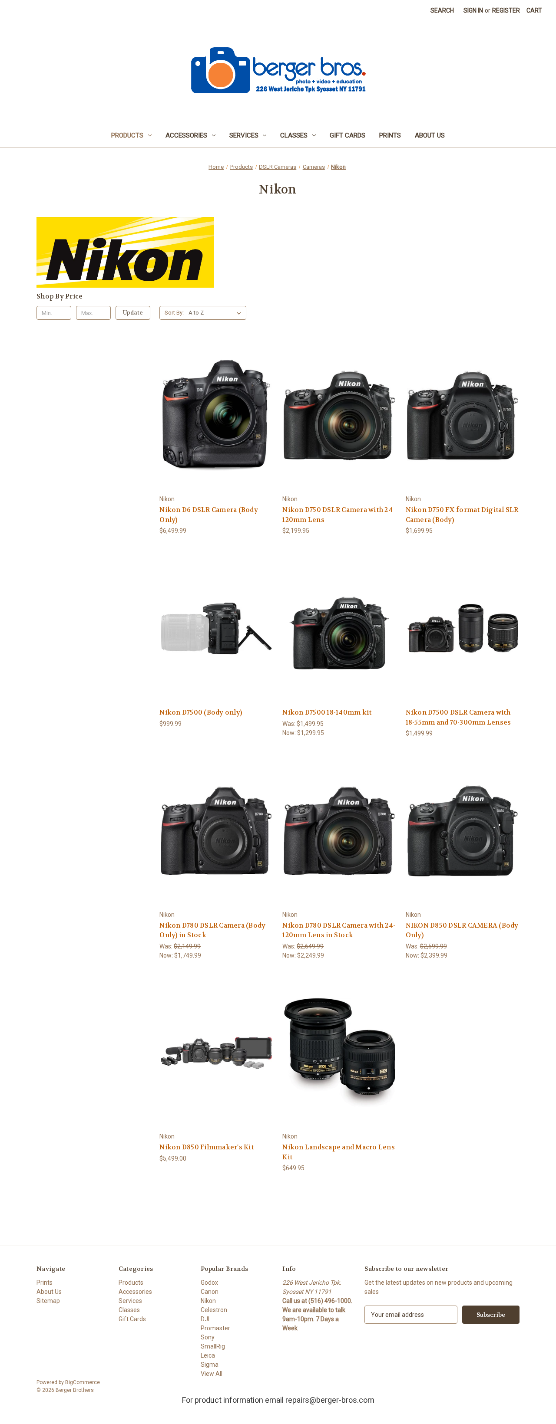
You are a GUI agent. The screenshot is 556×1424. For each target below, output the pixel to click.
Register (506, 10)
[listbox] (216, 312)
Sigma (209, 1364)
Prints (390, 135)
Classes (294, 135)
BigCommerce (82, 1382)
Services (243, 135)
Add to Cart (216, 431)
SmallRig (213, 1346)
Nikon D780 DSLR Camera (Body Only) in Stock (212, 930)
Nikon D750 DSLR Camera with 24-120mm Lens (338, 514)
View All (211, 1373)
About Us (430, 135)
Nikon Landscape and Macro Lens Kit (338, 1152)
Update (133, 312)
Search (442, 10)
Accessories (186, 135)
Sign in (473, 10)
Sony (208, 1337)
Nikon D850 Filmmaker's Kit (206, 1147)
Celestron (214, 1309)
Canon (209, 1291)
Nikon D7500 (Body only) (200, 712)
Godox (209, 1282)
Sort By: (174, 312)
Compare (213, 416)
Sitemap (48, 1300)
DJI (205, 1319)
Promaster (215, 1328)
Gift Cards (347, 135)
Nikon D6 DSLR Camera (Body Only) (208, 514)
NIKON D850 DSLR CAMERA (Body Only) (462, 930)
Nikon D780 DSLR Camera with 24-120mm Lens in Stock (338, 930)
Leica (208, 1355)
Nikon (208, 1300)
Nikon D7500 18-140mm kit (326, 712)
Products (127, 135)
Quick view (215, 400)
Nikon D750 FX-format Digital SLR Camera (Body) (462, 514)
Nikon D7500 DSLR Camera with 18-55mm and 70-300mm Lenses (458, 717)
